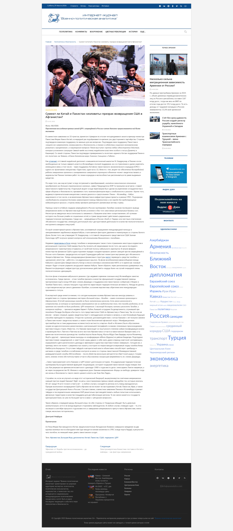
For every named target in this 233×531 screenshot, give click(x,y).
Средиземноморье (160, 326)
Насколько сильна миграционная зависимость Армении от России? (167, 82)
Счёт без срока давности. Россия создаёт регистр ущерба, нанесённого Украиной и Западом (174, 122)
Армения (160, 246)
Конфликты (81, 32)
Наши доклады (93, 6)
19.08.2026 (167, 130)
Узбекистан (153, 345)
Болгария (169, 267)
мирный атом (156, 305)
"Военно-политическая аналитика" (168, 518)
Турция (177, 338)
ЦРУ (116, 438)
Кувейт (158, 301)
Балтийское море (177, 247)
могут (108, 257)
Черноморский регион (162, 352)
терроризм (109, 438)
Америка (127, 491)
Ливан (174, 301)
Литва (178, 301)
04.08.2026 (167, 148)
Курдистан (166, 301)
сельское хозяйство (176, 322)
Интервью (105, 6)
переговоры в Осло (62, 243)
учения (171, 345)
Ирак (165, 291)
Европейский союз (164, 286)
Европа (127, 495)
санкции (176, 316)
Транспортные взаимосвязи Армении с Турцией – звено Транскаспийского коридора (174, 139)
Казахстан (166, 297)
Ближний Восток (131, 482)
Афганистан (55, 438)
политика (164, 309)
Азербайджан (159, 240)
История (133, 32)
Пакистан (95, 438)
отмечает (53, 161)
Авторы (83, 6)
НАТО (165, 305)
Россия (159, 316)
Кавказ (156, 296)
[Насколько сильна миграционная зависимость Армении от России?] (168, 64)
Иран (172, 291)
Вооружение (96, 32)
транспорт (158, 338)
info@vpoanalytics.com (172, 486)
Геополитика (65, 32)
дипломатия (78, 438)
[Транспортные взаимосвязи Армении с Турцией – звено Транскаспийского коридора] (155, 135)
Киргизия (179, 297)
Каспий (173, 297)
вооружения (177, 267)
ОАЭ (184, 305)
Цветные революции (115, 32)
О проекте (74, 6)
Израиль (156, 291)
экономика (164, 359)
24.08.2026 (154, 89)
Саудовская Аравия (159, 322)
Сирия (152, 326)
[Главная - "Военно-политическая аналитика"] (83, 13)
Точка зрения (168, 48)
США (101, 438)
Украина (162, 344)
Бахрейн (184, 247)
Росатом (173, 309)
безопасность (159, 252)
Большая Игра (66, 438)
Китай (87, 438)
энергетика (159, 366)
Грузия (184, 267)
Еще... (143, 32)
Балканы (127, 488)
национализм (174, 305)
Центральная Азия (160, 349)
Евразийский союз (162, 281)
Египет (181, 287)
